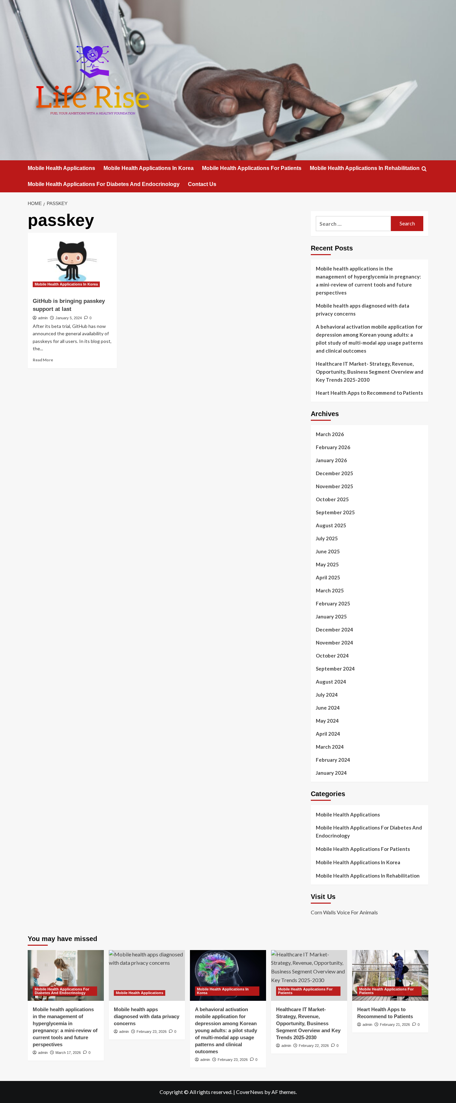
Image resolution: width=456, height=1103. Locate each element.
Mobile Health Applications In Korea (148, 168)
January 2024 (331, 773)
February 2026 (333, 447)
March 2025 (330, 590)
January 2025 (331, 616)
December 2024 (334, 629)
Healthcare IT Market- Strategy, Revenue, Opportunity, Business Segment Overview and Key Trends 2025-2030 (369, 372)
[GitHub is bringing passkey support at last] (72, 262)
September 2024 (335, 669)
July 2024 (327, 695)
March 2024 (330, 747)
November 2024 (334, 642)
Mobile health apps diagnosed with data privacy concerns (362, 310)
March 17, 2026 (68, 1053)
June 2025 (328, 551)
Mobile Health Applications (61, 168)
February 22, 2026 (314, 1046)
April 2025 (328, 577)
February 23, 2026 (152, 1032)
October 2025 (332, 499)
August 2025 (331, 525)
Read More (43, 359)
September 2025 (335, 512)
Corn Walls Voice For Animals (344, 912)
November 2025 (334, 486)
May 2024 (327, 721)
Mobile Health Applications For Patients (251, 168)
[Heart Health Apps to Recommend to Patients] (390, 975)
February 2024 (333, 760)
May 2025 (327, 564)
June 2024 (328, 708)
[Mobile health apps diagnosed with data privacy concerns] (147, 975)
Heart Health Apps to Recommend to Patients (369, 393)
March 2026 (330, 434)
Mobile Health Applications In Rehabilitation (365, 168)
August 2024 (331, 682)
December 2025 (334, 473)
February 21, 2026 (395, 1025)
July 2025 (327, 538)
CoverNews (249, 1092)
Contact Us (202, 184)
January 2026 (331, 460)
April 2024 (328, 734)
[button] (424, 169)
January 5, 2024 (68, 318)
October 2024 (332, 656)
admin (43, 318)
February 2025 (333, 603)
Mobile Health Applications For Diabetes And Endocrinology (104, 184)
